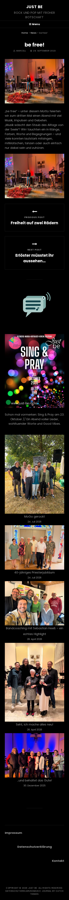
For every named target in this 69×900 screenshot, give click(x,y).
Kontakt (58, 861)
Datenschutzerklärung (19, 891)
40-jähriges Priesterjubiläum (34, 572)
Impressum (13, 833)
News (33, 32)
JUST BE (34, 6)
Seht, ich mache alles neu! (34, 724)
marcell (21, 50)
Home (25, 32)
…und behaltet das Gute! (34, 780)
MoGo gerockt (34, 516)
